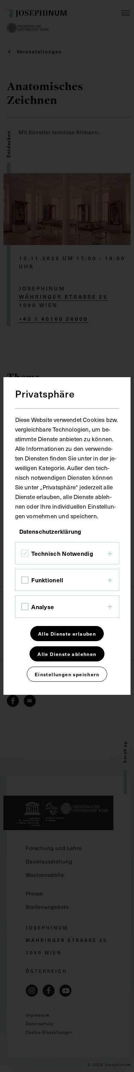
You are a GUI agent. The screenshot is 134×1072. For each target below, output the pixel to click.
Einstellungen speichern (67, 674)
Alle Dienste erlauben (67, 633)
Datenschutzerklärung (50, 531)
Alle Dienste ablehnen (66, 653)
